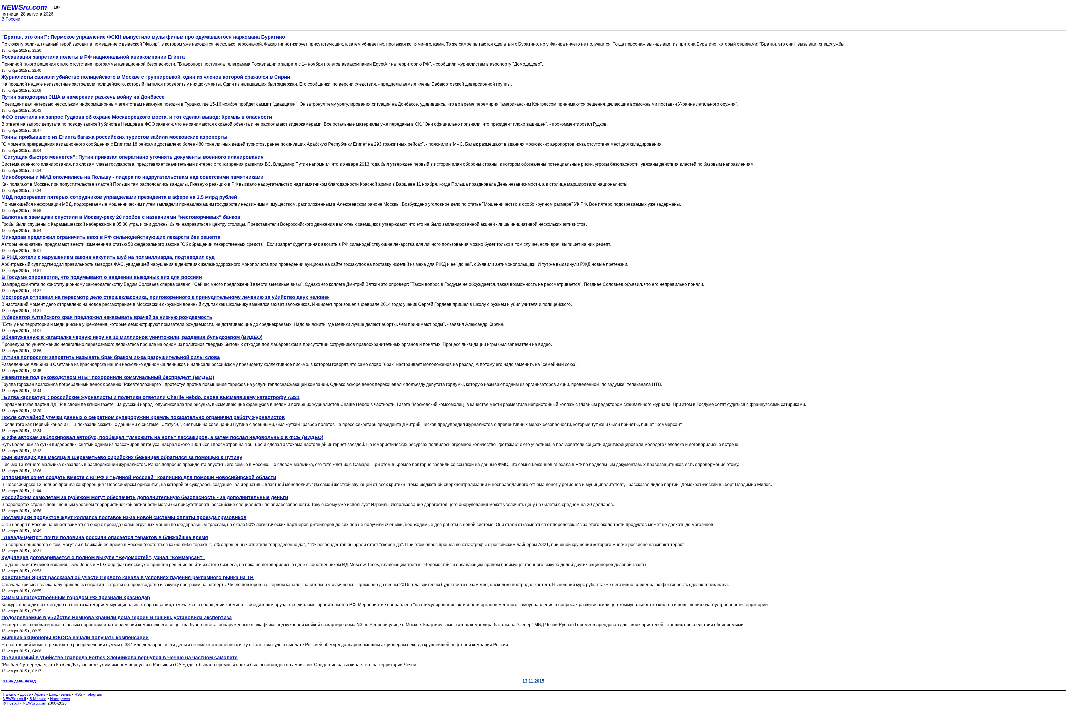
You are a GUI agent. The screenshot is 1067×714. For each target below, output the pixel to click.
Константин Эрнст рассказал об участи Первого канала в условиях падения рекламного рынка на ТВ (127, 577)
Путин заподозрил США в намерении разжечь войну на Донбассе (82, 97)
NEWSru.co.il (14, 698)
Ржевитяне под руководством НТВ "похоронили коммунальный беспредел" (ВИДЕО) (107, 377)
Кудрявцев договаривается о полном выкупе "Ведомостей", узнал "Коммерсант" (103, 557)
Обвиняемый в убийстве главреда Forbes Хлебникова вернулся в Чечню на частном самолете (119, 657)
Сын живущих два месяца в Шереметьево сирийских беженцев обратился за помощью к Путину (121, 457)
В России (10, 19)
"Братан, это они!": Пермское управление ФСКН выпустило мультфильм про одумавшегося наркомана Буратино (143, 37)
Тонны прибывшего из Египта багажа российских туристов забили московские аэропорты (114, 137)
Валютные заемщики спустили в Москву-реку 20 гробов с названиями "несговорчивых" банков (120, 217)
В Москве (37, 698)
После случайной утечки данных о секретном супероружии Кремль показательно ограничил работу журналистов (143, 417)
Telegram (94, 694)
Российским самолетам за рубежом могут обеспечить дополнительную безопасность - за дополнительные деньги (144, 497)
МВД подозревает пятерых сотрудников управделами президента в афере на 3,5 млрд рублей (119, 197)
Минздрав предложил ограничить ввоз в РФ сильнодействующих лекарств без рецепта (110, 237)
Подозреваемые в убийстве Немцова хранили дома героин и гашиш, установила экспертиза (116, 617)
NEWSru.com (24, 7)
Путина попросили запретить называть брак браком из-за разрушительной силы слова (110, 357)
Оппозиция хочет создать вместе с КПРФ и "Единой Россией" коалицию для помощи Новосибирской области (138, 477)
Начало (9, 694)
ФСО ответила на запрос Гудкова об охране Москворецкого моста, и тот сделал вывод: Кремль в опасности (136, 117)
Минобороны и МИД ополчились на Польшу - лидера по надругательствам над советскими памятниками (132, 177)
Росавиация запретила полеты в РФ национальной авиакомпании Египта (93, 57)
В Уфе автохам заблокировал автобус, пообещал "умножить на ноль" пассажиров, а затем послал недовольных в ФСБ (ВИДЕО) (162, 437)
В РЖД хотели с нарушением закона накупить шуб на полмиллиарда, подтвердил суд (108, 257)
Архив (39, 694)
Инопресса (60, 698)
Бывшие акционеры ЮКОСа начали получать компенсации (75, 637)
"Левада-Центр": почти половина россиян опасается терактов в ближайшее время (104, 537)
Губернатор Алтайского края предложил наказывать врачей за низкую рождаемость (106, 317)
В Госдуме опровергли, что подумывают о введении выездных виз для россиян (101, 277)
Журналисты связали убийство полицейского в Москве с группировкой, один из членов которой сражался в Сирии (145, 77)
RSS (78, 694)
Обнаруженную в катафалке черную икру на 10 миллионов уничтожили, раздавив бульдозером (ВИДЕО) (132, 337)
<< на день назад (19, 681)
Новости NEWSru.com (26, 703)
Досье (25, 694)
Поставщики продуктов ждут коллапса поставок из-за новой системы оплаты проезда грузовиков (123, 517)
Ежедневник (60, 694)
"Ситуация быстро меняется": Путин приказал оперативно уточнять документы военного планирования (132, 157)
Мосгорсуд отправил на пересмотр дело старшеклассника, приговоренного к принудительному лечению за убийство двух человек (165, 297)
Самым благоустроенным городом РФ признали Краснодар (75, 597)
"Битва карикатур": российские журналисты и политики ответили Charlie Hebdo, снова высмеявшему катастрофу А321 (150, 397)
